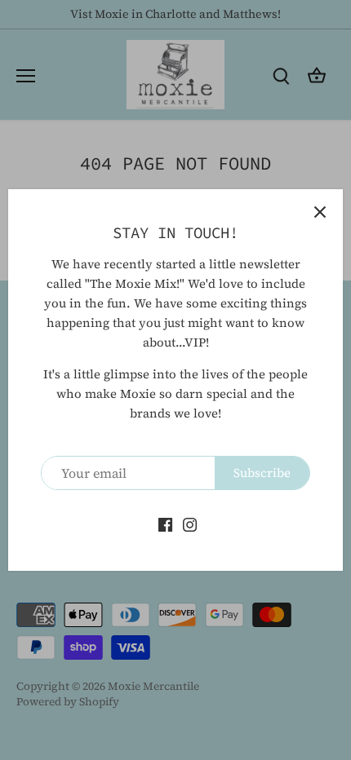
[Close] (320, 212)
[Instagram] (190, 523)
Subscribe (262, 472)
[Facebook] (165, 523)
